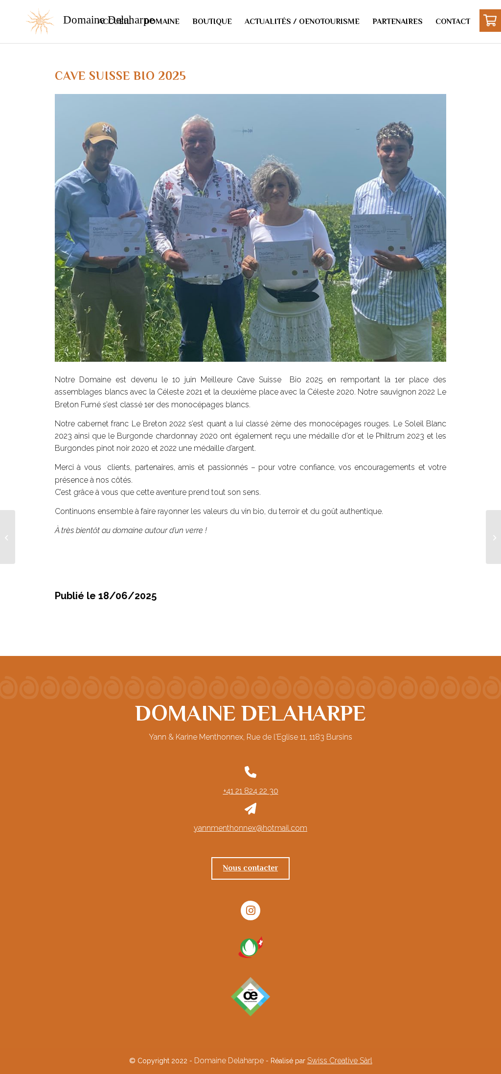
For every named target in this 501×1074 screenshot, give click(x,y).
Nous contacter (250, 868)
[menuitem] (114, 21)
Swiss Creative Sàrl (339, 1060)
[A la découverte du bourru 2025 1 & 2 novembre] (493, 537)
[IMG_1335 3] (250, 228)
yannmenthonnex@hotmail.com (250, 828)
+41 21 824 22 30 (250, 790)
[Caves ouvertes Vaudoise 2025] (7, 537)
